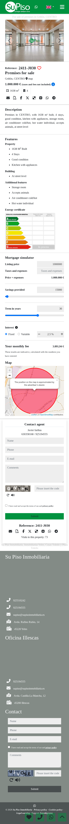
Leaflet (34, 414)
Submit (34, 516)
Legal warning (23, 813)
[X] (28, 98)
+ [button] (10, 370)
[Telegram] (53, 98)
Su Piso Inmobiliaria (23, 809)
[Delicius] (35, 98)
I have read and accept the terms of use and (31, 506)
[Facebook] (21, 98)
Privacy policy (41, 809)
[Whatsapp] (36, 7)
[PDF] (15, 98)
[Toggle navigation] (62, 7)
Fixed (11, 334)
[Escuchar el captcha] (13, 495)
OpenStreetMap (46, 414)
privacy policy (48, 506)
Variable (25, 334)
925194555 (42, 434)
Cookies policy (56, 809)
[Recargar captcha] (8, 495)
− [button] (10, 375)
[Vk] (41, 98)
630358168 (27, 434)
